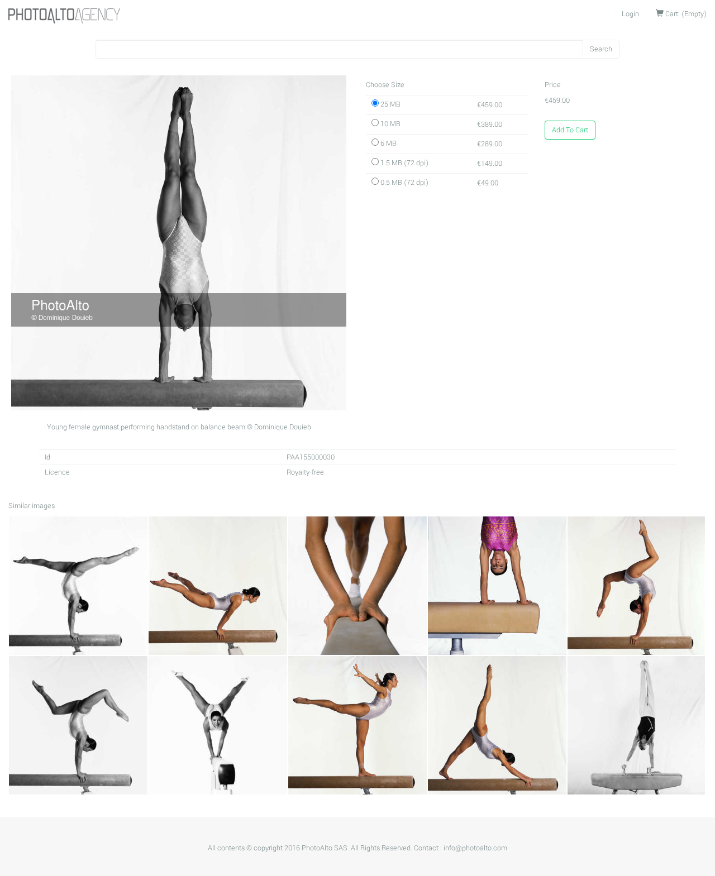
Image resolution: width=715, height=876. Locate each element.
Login (630, 14)
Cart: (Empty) (685, 14)
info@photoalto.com (475, 848)
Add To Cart (570, 130)
